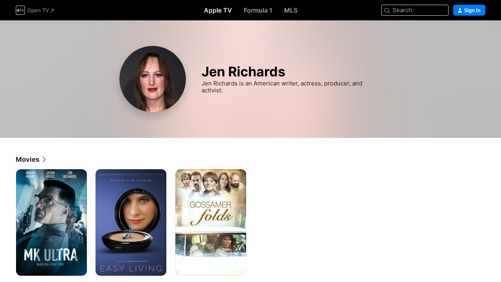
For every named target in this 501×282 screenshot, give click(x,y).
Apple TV (218, 10)
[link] (31, 159)
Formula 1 (258, 10)
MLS (290, 10)
